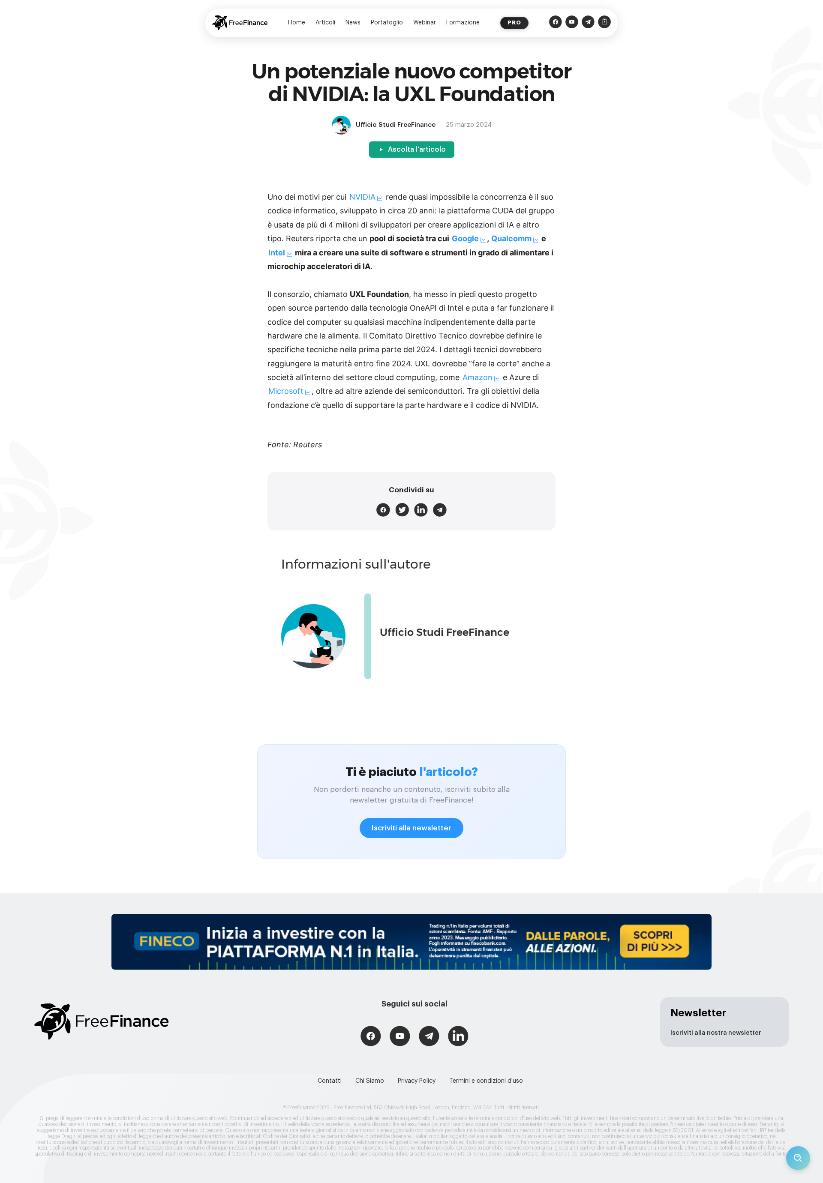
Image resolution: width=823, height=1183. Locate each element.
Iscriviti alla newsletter (411, 828)
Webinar (424, 23)
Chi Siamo (369, 1081)
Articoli (325, 23)
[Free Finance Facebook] (555, 22)
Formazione (463, 23)
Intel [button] (276, 252)
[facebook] (383, 510)
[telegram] (440, 510)
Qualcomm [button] (511, 238)
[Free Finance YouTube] (571, 22)
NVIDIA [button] (362, 196)
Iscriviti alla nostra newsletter (715, 1033)
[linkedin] (421, 510)
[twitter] (402, 510)
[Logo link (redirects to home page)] (239, 22)
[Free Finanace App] (604, 22)
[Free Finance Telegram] (588, 22)
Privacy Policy (417, 1081)
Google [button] (465, 238)
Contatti (330, 1081)
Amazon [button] (478, 377)
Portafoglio (387, 23)
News (352, 23)
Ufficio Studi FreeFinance (444, 632)
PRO (514, 22)
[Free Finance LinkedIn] (458, 1037)
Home (296, 23)
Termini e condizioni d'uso (486, 1081)
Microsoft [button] (285, 390)
